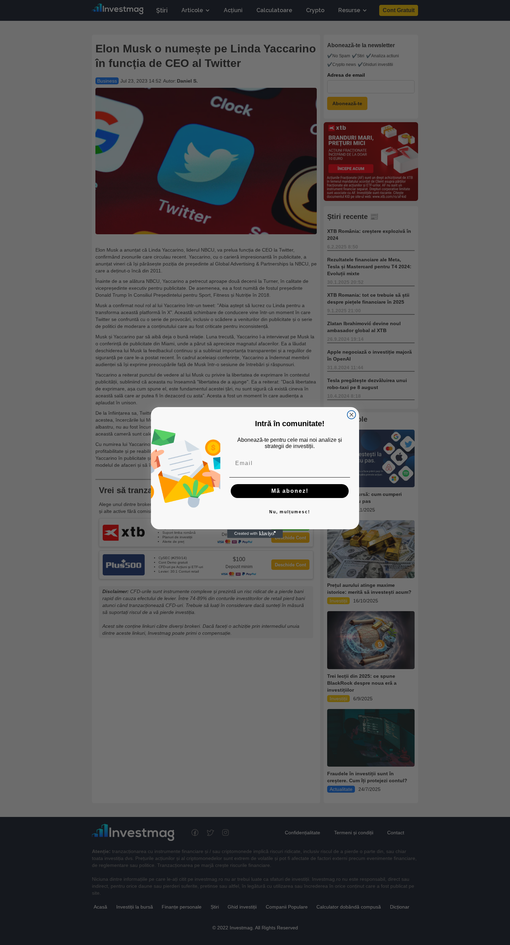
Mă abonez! (289, 491)
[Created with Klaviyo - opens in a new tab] (255, 534)
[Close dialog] (351, 415)
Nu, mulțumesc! (289, 512)
